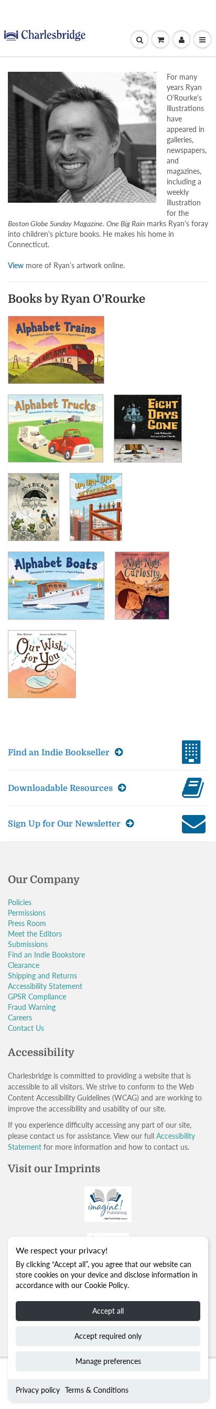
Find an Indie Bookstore (46, 954)
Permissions (27, 912)
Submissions (28, 944)
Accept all (108, 1310)
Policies (19, 902)
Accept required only (108, 1335)
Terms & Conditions (96, 1389)
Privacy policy (38, 1389)
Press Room (27, 923)
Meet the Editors (35, 933)
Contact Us (26, 1027)
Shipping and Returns (42, 975)
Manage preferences (108, 1361)
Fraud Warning (32, 1007)
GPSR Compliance (37, 996)
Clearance (23, 965)
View (16, 265)
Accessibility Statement (45, 986)
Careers (20, 1017)
